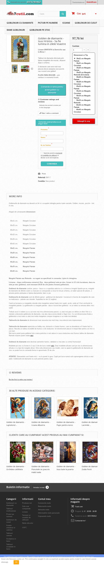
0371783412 (34, 2)
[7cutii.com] (20, 13)
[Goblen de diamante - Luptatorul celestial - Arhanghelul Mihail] (17, 408)
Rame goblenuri (16, 30)
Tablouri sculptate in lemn (10, 546)
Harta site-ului (27, 523)
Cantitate (75, 46)
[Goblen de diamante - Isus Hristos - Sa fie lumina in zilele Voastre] (14, 68)
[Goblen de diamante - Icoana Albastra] (42, 408)
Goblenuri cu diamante (20, 22)
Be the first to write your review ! (21, 380)
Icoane (66, 22)
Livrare (25, 512)
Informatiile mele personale (49, 513)
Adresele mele (43, 510)
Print (44, 174)
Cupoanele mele (44, 516)
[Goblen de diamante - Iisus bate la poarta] (68, 452)
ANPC (24, 527)
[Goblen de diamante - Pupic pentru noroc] (68, 408)
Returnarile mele (44, 506)
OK (16, 562)
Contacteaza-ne (78, 2)
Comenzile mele (44, 503)
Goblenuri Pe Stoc (40, 30)
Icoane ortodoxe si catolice (10, 527)
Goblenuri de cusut (86, 22)
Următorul (32, 68)
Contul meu (44, 498)
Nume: (44, 137)
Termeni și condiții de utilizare (26, 517)
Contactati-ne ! (80, 521)
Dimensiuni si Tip (81, 55)
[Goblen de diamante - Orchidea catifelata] (17, 452)
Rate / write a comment (50, 113)
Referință (41, 177)
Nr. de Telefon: (46, 145)
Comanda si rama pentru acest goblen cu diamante (52, 90)
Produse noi (27, 503)
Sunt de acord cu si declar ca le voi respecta (51, 155)
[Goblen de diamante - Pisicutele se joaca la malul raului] (42, 452)
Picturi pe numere (48, 22)
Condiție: (41, 181)
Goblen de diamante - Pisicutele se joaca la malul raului (40, 469)
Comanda (52, 164)
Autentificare (91, 2)
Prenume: (45, 129)
